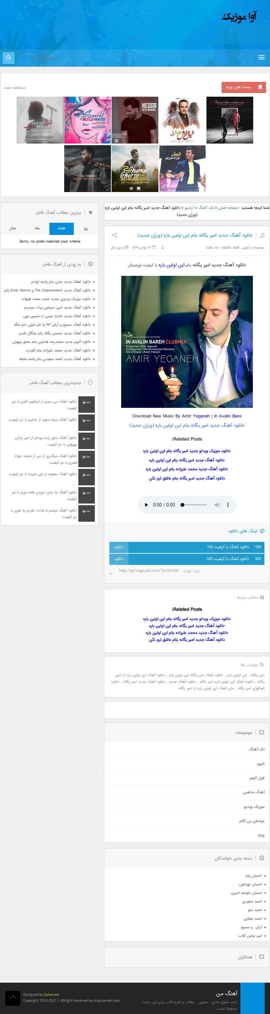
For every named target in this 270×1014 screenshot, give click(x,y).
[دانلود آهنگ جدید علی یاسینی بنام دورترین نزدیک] (87, 168)
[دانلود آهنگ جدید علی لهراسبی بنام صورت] (87, 120)
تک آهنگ (206, 208)
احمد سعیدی (252, 902)
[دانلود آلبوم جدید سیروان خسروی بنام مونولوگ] (229, 120)
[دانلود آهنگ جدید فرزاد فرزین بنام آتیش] (182, 168)
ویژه (261, 835)
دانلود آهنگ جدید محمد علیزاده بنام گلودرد (58, 350)
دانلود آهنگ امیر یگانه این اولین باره (196, 675)
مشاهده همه (14, 87)
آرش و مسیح (251, 927)
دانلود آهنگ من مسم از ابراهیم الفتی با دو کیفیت (44, 405)
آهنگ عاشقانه (230, 247)
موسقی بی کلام (251, 821)
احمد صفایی (253, 919)
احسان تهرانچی (250, 884)
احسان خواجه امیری (246, 893)
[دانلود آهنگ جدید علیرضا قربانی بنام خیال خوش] (182, 120)
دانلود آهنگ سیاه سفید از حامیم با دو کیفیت (43, 420)
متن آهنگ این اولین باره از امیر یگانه (206, 688)
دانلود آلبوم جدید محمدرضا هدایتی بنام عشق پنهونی (52, 342)
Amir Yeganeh (196, 416)
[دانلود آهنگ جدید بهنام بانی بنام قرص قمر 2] (135, 168)
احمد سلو (255, 910)
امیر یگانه (257, 675)
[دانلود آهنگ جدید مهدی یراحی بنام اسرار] (40, 120)
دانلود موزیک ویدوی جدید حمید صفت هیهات (56, 299)
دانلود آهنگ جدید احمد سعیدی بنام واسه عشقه (55, 359)
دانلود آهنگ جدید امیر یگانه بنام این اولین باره (187, 460)
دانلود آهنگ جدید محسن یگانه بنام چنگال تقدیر (55, 333)
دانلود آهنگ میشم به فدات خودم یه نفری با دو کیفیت (44, 513)
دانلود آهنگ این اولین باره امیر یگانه (227, 682)
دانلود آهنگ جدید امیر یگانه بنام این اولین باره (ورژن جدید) (195, 235)
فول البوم (257, 778)
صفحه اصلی (228, 208)
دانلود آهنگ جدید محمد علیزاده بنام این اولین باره (187, 469)
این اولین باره (171, 265)
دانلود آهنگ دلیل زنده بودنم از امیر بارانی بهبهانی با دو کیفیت (46, 441)
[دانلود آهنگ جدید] (185, 17)
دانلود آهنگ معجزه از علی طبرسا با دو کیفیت (43, 474)
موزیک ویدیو (254, 806)
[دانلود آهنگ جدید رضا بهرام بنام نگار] (135, 120)
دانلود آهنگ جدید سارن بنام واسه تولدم (61, 282)
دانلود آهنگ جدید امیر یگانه (144, 682)
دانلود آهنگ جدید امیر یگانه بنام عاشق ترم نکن (187, 478)
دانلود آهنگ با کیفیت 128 (234, 547)
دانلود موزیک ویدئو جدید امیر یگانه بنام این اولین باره (186, 451)
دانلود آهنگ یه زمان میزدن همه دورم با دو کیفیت (44, 495)
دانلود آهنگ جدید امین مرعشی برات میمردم (57, 308)
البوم (260, 764)
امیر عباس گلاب (250, 936)
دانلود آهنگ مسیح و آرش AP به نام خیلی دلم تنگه (52, 325)
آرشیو (189, 208)
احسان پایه (253, 876)
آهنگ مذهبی (253, 792)
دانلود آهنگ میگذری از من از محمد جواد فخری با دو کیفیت (45, 459)
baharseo (51, 995)
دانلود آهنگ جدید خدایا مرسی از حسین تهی (57, 316)
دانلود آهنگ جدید (182, 682)
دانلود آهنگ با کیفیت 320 (234, 559)
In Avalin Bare (227, 416)
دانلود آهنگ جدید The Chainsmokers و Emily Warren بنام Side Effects (47, 290)
